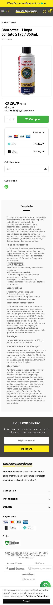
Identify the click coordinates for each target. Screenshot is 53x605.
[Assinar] (26, 449)
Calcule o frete (11, 162)
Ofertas (13, 23)
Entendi (26, 601)
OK (45, 168)
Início (6, 23)
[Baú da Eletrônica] (26, 11)
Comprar (34, 119)
